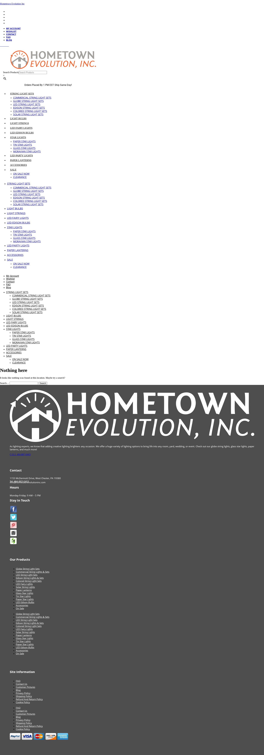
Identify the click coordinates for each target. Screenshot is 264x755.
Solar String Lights (25, 587)
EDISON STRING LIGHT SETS (29, 107)
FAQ (8, 20)
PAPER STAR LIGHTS (24, 141)
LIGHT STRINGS (19, 123)
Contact (11, 17)
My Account (13, 11)
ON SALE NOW (21, 173)
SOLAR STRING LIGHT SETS (28, 114)
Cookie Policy (23, 702)
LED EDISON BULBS (22, 132)
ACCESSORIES (18, 165)
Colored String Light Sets (29, 580)
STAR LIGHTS (18, 137)
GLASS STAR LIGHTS (24, 148)
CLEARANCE (20, 177)
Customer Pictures (25, 687)
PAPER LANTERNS (20, 160)
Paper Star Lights (25, 599)
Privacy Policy (23, 693)
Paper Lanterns (24, 590)
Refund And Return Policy (29, 699)
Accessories (22, 605)
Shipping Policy (24, 696)
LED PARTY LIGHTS (21, 155)
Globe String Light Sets (28, 568)
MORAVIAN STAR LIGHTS (27, 151)
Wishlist (11, 14)
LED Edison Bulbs (25, 602)
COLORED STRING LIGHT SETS (30, 111)
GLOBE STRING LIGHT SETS (28, 101)
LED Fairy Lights (24, 583)
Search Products (11, 72)
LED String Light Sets (26, 574)
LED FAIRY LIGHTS (21, 128)
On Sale (20, 608)
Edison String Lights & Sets (30, 577)
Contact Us (21, 683)
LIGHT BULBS (18, 118)
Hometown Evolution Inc (12, 3)
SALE (13, 169)
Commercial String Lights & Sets (32, 571)
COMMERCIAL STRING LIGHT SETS (32, 97)
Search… (4, 383)
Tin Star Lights (23, 596)
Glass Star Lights (24, 593)
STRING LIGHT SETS (22, 93)
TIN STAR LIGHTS (22, 144)
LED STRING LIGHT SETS (26, 104)
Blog (9, 23)
